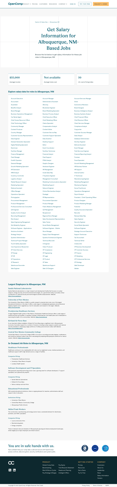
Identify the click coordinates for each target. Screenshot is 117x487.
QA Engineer (15, 210)
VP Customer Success (81, 250)
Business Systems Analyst (82, 114)
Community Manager (17, 126)
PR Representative (48, 197)
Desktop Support (48, 142)
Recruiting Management (18, 216)
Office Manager (15, 191)
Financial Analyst (48, 154)
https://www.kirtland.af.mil (15, 328)
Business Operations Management (21, 114)
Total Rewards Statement (66, 468)
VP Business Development (82, 247)
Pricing (35, 4)
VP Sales (45, 262)
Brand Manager (15, 111)
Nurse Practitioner (80, 188)
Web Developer (79, 265)
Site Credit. (40, 485)
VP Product (46, 259)
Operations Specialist (18, 194)
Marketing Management (81, 182)
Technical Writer (79, 240)
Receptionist (47, 213)
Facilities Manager (16, 151)
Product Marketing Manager (83, 203)
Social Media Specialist (81, 225)
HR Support (78, 169)
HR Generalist (15, 169)
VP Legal (45, 256)
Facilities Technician (49, 151)
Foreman (77, 157)
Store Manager (47, 231)
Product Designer (79, 200)
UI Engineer (46, 244)
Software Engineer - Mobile (51, 228)
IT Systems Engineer (49, 176)
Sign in (73, 4)
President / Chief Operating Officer (85, 197)
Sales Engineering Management (20, 222)
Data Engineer (15, 139)
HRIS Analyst (15, 173)
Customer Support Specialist (52, 135)
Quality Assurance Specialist (83, 210)
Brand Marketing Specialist (51, 111)
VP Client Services (17, 250)
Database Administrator (81, 139)
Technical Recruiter (49, 240)
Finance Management (17, 154)
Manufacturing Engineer (81, 179)
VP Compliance (47, 250)
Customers (43, 4)
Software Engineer (80, 228)
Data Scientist (47, 139)
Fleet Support (47, 157)
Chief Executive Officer (50, 117)
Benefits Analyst (16, 108)
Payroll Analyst (79, 194)
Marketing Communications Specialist (54, 182)
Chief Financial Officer (81, 117)
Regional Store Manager (50, 216)
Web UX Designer (48, 268)
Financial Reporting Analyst (82, 154)
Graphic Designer (48, 163)
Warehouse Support (49, 265)
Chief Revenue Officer (81, 120)
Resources (53, 4)
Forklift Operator (16, 160)
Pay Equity (61, 465)
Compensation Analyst (50, 126)
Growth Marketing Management (84, 163)
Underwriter (78, 244)
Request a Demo (100, 4)
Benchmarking (46, 468)
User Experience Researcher (20, 247)
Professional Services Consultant (21, 207)
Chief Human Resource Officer (20, 120)
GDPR (107, 485)
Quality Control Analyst (18, 213)
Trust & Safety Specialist (18, 244)
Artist (76, 101)
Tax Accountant (79, 237)
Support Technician (80, 234)
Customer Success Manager (83, 132)
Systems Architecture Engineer (52, 237)
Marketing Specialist (17, 185)
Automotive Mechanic (81, 105)
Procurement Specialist (50, 200)
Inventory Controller (17, 176)
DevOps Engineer (79, 142)
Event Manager (79, 148)
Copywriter (78, 129)
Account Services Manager (82, 98)
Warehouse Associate (18, 265)
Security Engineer (79, 222)
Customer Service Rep (50, 132)
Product (46, 462)
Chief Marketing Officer (50, 120)
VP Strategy (78, 262)
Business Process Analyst (51, 114)
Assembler (14, 105)
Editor (44, 145)
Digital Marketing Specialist (19, 145)
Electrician (14, 148)
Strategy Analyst (16, 234)
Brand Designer (79, 108)
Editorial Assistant (80, 145)
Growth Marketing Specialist (20, 166)
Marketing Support (48, 185)
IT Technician (78, 176)
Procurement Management (19, 200)
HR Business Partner (80, 166)
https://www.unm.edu (14, 307)
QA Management (48, 210)
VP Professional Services (82, 259)
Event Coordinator (48, 148)
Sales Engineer (78, 219)
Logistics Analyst (16, 179)
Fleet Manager (15, 157)
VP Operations (15, 259)
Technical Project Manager (19, 240)
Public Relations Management (52, 207)
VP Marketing (78, 256)
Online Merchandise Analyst (51, 191)
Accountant (14, 101)
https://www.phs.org (41, 317)
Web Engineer (15, 268)
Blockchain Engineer (49, 108)
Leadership (100, 470)
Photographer (15, 197)
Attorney (45, 105)
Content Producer (16, 129)
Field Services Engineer (81, 151)
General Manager (16, 163)
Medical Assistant (16, 188)
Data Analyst (78, 135)
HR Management (48, 169)
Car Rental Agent (16, 117)
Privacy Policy (86, 485)
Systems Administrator (18, 237)
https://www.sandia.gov (14, 296)
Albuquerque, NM (54, 22)
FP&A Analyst (47, 160)
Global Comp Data (48, 465)
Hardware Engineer (48, 166)
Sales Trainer (46, 222)
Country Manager (16, 132)
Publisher (77, 207)
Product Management (17, 203)
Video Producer (48, 247)
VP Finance (77, 253)
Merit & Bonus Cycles (49, 470)
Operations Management (82, 191)
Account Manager (48, 98)
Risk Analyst (15, 219)
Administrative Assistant (50, 101)
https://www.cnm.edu (24, 338)
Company (101, 462)
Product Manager (48, 203)
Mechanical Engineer (80, 185)
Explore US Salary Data (41, 22)
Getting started (85, 462)
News (99, 473)
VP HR (13, 256)
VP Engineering (47, 253)
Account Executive (17, 98)
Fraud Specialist (79, 160)
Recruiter (77, 213)
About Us (100, 468)
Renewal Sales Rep (80, 216)
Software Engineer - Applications (21, 228)
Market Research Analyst (18, 182)
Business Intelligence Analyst (83, 111)
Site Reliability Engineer (18, 225)
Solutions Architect (17, 231)
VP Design (14, 253)
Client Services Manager (82, 123)
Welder (76, 268)
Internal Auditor (79, 173)
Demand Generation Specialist (20, 142)
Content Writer (47, 129)
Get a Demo (82, 470)
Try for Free (85, 4)
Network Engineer (48, 188)
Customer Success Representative (22, 135)
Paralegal (45, 194)
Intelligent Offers (63, 473)
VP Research (15, 262)
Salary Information (103, 475)
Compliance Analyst (80, 126)
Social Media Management (51, 225)
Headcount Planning (64, 470)
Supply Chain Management (51, 234)
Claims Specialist (48, 123)
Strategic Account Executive (83, 231)
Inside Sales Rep (48, 173)
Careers (99, 478)
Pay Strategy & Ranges (49, 473)
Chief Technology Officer (19, 123)
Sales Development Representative (54, 219)
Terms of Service (97, 485)
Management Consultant (50, 179)
